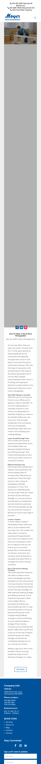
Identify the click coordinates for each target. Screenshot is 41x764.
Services (9, 722)
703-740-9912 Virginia (22, 10)
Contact (9, 730)
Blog (8, 728)
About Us (10, 725)
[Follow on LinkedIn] (21, 327)
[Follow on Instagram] (25, 327)
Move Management (26, 339)
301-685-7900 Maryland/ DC (22, 8)
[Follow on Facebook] (17, 327)
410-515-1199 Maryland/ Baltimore (22, 4)
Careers (9, 733)
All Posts (21, 669)
